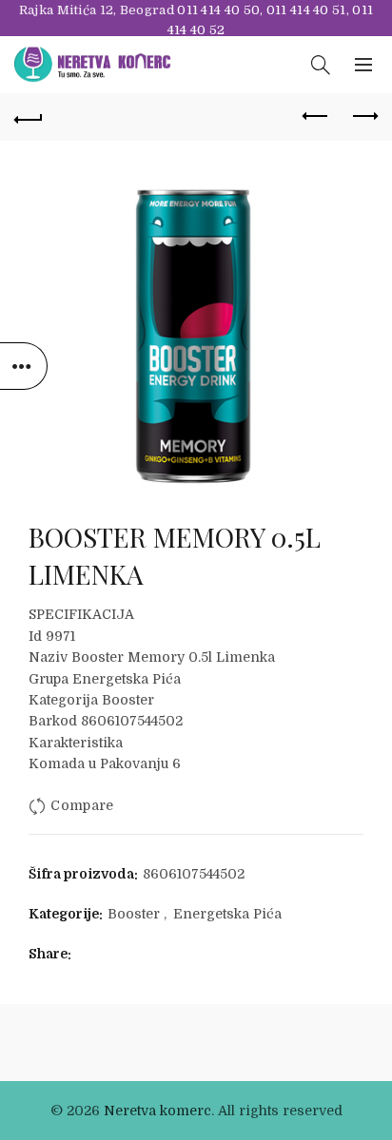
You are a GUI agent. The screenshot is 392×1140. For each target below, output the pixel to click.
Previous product (316, 117)
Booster (134, 913)
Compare (81, 805)
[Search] (320, 64)
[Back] (28, 117)
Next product (363, 117)
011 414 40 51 (306, 10)
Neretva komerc (157, 1110)
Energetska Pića (227, 913)
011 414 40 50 (218, 10)
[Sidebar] (24, 366)
